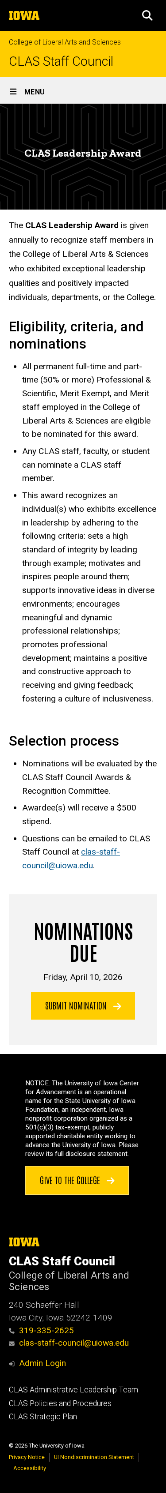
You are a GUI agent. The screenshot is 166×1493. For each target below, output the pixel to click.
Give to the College (71, 1179)
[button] (147, 15)
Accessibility (29, 1468)
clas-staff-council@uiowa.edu (74, 1343)
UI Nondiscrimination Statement (94, 1457)
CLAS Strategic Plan (43, 1416)
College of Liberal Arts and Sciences (65, 42)
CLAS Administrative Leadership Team (73, 1389)
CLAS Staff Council (61, 61)
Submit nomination (77, 1005)
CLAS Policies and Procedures (60, 1403)
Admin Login (42, 1363)
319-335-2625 (46, 1330)
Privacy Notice (27, 1457)
